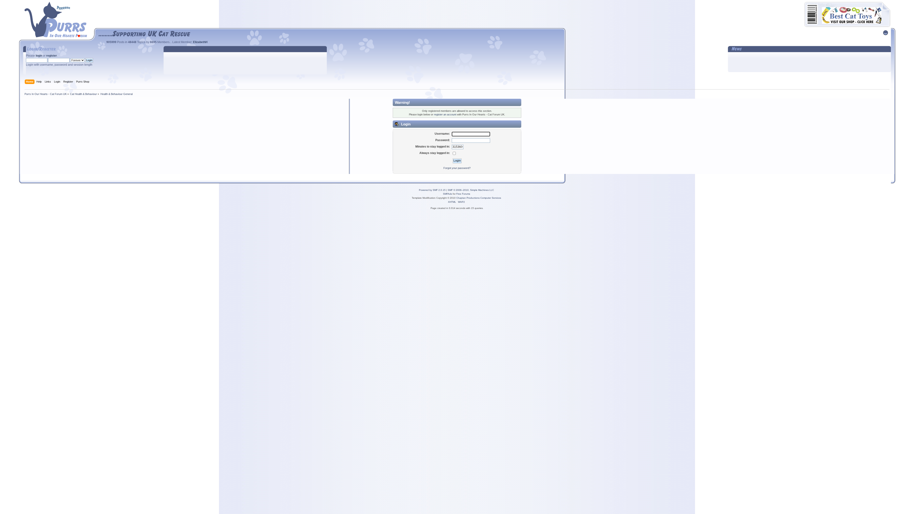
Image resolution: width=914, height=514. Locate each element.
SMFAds (447, 194)
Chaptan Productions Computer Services (478, 198)
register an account (445, 114)
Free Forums (463, 194)
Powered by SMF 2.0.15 (432, 190)
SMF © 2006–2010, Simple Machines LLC (471, 190)
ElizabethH (200, 42)
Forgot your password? (457, 168)
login (39, 55)
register (51, 55)
